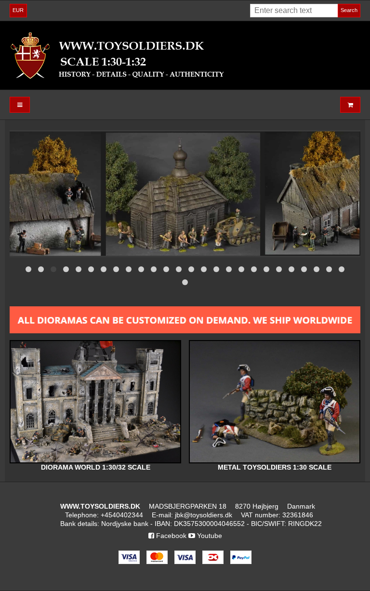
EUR (18, 10)
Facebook (170, 535)
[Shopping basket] (350, 105)
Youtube (208, 535)
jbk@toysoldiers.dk (203, 515)
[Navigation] (20, 105)
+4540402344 (122, 515)
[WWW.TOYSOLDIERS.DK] (185, 55)
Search (349, 10)
